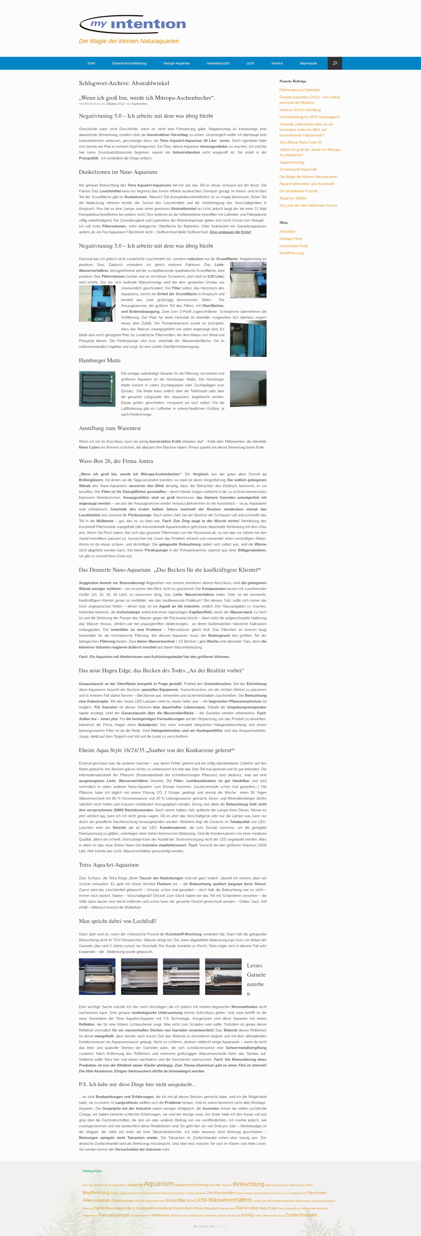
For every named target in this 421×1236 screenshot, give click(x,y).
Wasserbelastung (273, 1215)
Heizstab (139, 1200)
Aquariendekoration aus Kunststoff (306, 184)
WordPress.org (291, 253)
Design (114, 1193)
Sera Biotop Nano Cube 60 (300, 142)
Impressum (308, 63)
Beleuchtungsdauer (276, 1185)
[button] (335, 63)
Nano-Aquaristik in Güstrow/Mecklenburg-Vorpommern (149, 1208)
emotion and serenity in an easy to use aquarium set (275, 1193)
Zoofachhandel (301, 1214)
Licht (250, 63)
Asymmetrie (139, 104)
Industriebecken (155, 1200)
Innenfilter (176, 1200)
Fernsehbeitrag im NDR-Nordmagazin (309, 117)
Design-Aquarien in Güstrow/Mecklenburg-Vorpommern (152, 1193)
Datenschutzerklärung (129, 63)
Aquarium (159, 1183)
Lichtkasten (260, 1200)
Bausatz (227, 1185)
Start (91, 63)
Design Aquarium (196, 1193)
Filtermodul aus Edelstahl (299, 90)
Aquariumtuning (291, 162)
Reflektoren (160, 1215)
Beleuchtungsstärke (301, 1185)
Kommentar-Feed (293, 246)
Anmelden (287, 231)
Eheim (239, 1193)
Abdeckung (100, 1185)
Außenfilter (215, 1185)
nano (99, 1207)
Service (277, 63)
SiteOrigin (221, 1226)
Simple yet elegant (229, 1215)
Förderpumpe (122, 1200)
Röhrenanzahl (179, 1215)
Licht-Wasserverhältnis (223, 1200)
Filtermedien (316, 1193)
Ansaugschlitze (117, 1185)
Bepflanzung (96, 1192)
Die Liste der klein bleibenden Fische (308, 205)
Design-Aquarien (177, 63)
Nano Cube (268, 1208)
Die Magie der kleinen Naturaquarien (308, 177)
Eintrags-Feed (290, 238)
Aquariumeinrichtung (191, 1185)
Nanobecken (227, 1208)
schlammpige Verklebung (203, 1215)
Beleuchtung (248, 1184)
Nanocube (247, 1207)
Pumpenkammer (140, 1215)
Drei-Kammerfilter (221, 1193)
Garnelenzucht (218, 63)
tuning (247, 1214)
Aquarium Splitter (293, 198)
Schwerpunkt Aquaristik (298, 169)
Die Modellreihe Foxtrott (298, 191)
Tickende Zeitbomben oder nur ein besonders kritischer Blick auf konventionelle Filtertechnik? (306, 129)
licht (190, 1200)
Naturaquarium (114, 1214)
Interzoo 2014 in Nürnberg (300, 110)
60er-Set (88, 1185)
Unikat (258, 1215)
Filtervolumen (97, 1200)
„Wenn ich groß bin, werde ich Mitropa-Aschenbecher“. (147, 97)
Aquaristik (135, 1185)
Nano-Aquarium (206, 1208)
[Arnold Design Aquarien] (133, 23)
